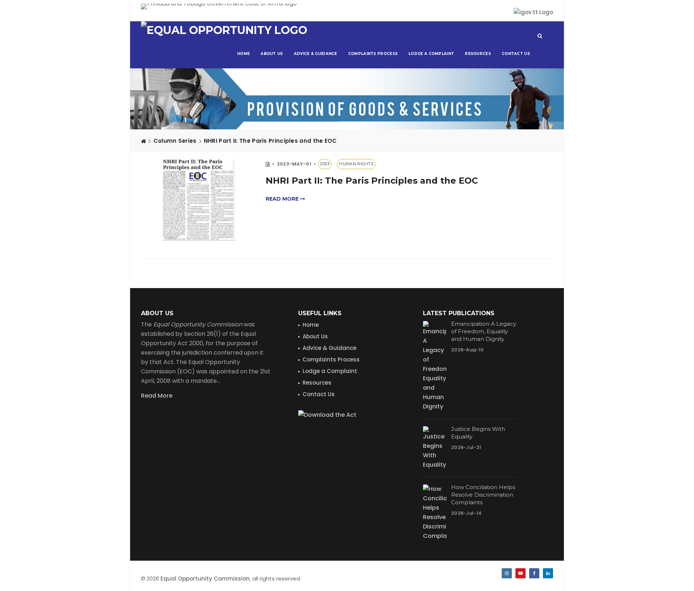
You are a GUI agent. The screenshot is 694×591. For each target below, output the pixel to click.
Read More (156, 395)
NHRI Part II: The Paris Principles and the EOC (270, 141)
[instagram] (507, 573)
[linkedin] (548, 573)
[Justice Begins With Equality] (434, 448)
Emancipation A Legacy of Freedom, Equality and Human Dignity (483, 331)
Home (243, 53)
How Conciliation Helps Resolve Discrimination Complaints (483, 495)
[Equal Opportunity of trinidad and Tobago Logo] (224, 30)
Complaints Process (373, 53)
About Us (272, 53)
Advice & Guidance (315, 53)
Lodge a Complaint (431, 53)
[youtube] (520, 573)
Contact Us (516, 53)
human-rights (356, 163)
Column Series (175, 141)
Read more (283, 198)
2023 (324, 163)
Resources (478, 53)
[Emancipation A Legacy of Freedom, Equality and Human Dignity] (434, 366)
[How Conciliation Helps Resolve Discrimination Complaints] (434, 512)
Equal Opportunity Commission (205, 578)
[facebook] (534, 573)
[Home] (143, 141)
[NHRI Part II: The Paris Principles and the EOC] (199, 200)
